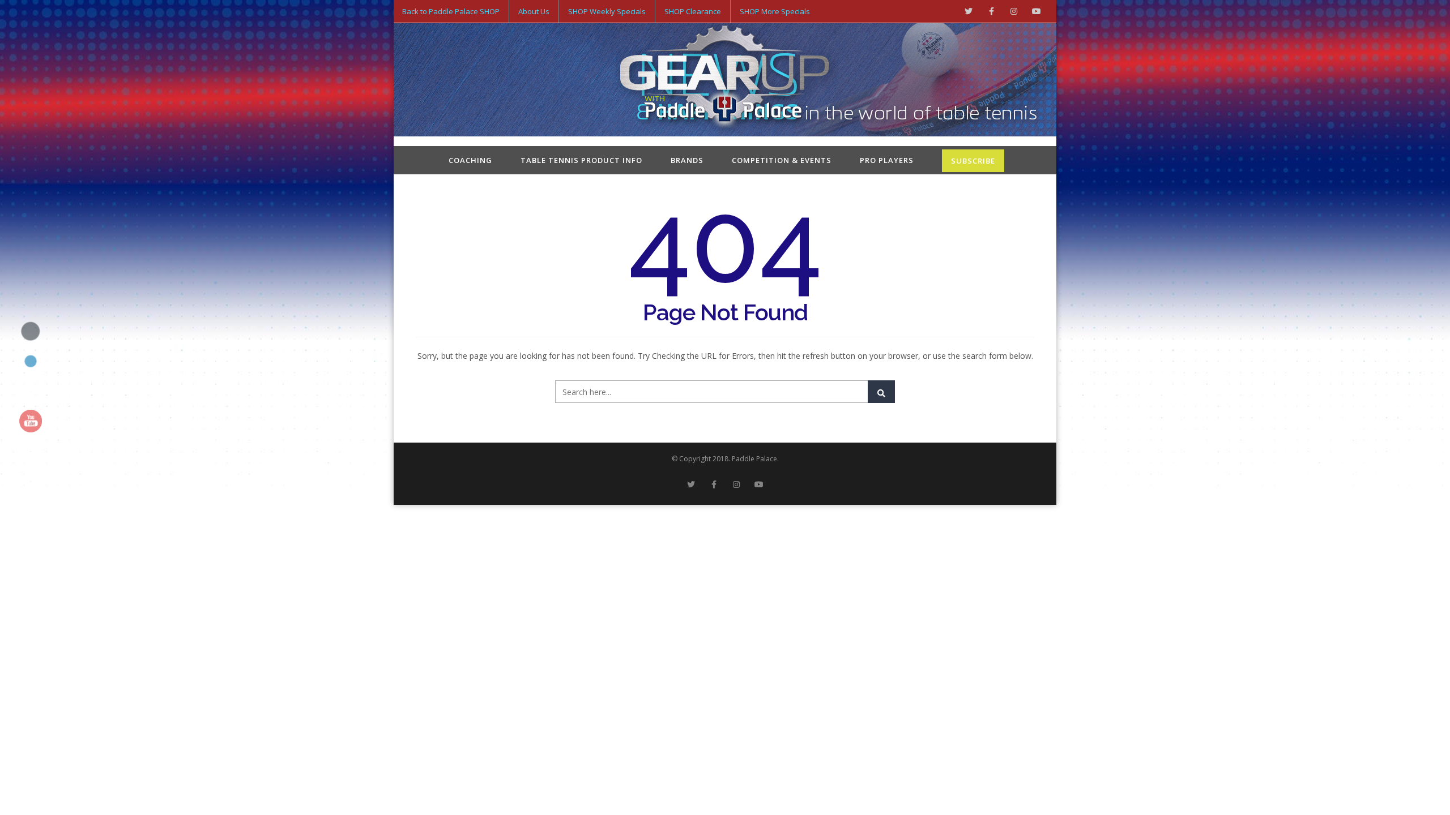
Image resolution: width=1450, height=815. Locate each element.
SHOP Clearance (692, 11)
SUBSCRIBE (973, 161)
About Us (533, 11)
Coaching (470, 160)
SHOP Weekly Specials (607, 11)
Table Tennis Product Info (581, 160)
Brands (687, 160)
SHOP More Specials (775, 11)
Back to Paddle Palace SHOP (451, 11)
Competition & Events (781, 160)
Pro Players (887, 160)
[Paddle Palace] (725, 81)
